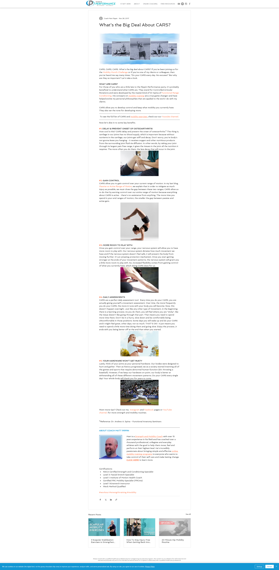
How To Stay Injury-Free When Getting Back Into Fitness (138, 541)
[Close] (276, 566)
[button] (136, 4)
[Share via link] (116, 500)
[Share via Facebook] (100, 500)
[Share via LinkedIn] (111, 500)
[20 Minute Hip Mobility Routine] (175, 527)
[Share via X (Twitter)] (106, 500)
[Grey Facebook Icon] (189, 3)
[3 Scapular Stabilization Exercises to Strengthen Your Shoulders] (104, 527)
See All (188, 514)
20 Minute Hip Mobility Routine (173, 541)
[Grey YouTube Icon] (178, 3)
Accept (269, 566)
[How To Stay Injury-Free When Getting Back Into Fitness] (139, 527)
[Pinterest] (182, 3)
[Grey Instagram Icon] (186, 3)
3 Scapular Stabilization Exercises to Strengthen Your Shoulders (102, 541)
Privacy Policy (150, 566)
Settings (259, 566)
